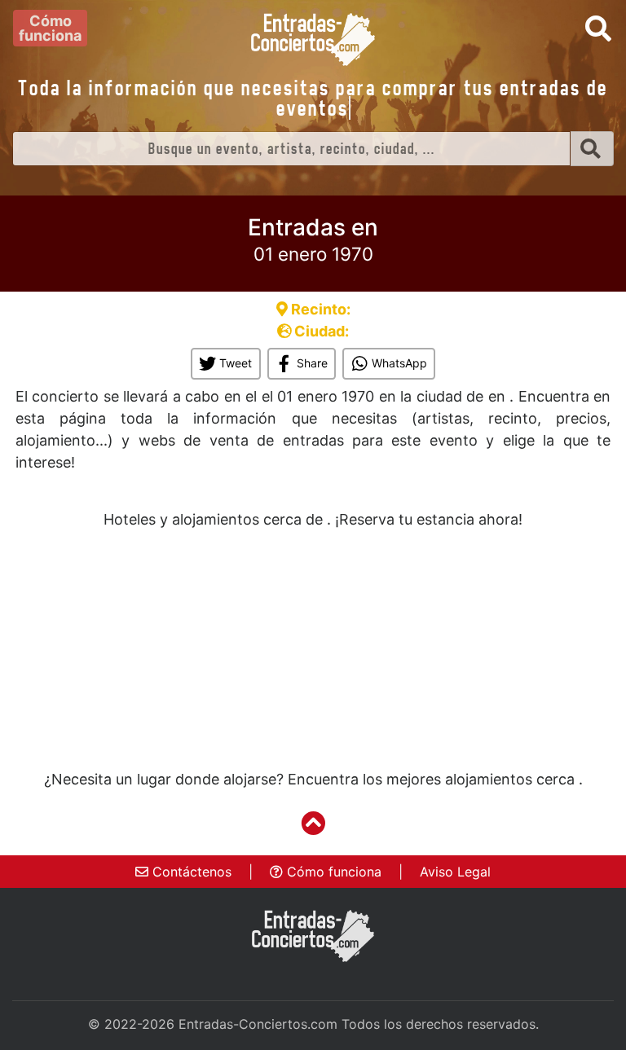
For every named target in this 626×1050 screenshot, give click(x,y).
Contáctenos (189, 871)
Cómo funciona (332, 871)
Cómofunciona (50, 28)
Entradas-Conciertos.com (258, 1024)
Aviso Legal (455, 871)
